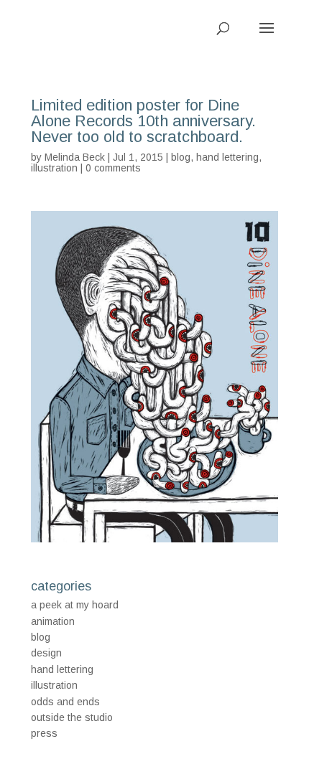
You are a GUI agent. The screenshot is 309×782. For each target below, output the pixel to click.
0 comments (113, 168)
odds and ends (65, 701)
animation (53, 621)
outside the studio (72, 717)
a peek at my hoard (75, 605)
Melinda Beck (75, 157)
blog (180, 157)
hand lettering (227, 157)
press (44, 733)
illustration (54, 168)
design (46, 653)
